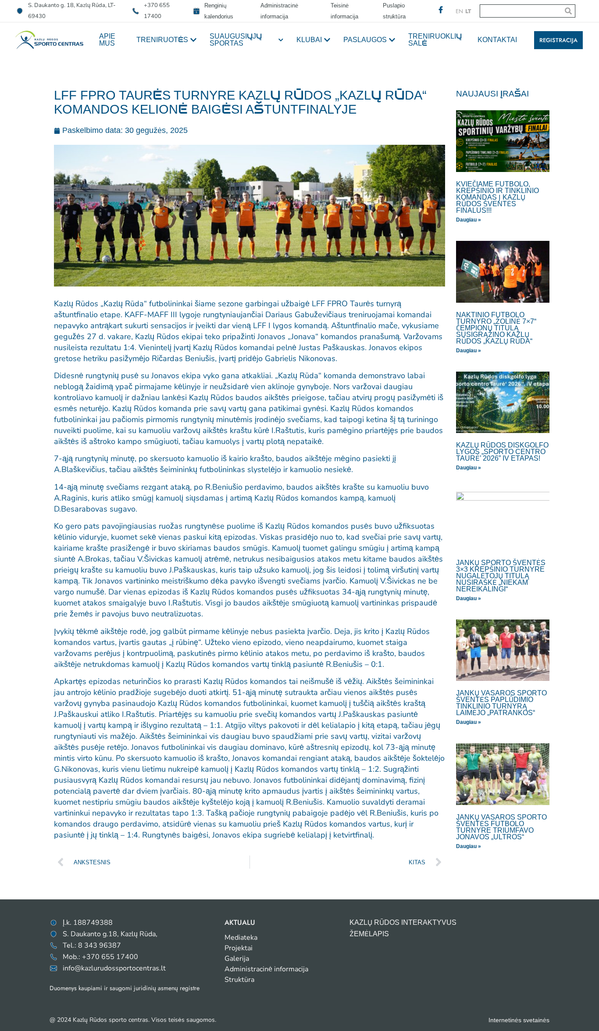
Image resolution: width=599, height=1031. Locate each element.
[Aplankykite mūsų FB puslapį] (441, 10)
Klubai (309, 39)
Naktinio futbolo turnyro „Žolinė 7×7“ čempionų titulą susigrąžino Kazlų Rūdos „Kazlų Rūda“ (496, 328)
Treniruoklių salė (435, 39)
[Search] (568, 11)
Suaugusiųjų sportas (236, 39)
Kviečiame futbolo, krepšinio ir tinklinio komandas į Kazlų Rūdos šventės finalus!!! (497, 197)
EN (459, 11)
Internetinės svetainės (518, 1020)
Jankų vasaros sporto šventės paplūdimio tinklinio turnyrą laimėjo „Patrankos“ (501, 702)
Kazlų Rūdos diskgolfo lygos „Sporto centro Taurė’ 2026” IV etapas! (502, 451)
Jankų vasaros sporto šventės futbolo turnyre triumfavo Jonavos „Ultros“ (501, 827)
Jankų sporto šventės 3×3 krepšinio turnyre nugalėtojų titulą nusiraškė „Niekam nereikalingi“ (501, 576)
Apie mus (107, 39)
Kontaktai (497, 39)
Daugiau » (468, 220)
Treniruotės (162, 39)
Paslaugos (365, 39)
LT (468, 11)
